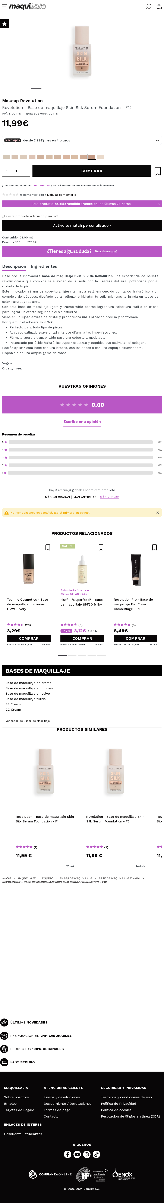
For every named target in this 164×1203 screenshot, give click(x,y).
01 (71, 594)
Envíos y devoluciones (62, 1097)
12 (33, 185)
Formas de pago (57, 1110)
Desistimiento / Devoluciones (67, 1103)
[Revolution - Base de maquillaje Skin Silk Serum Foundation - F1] (6, 157)
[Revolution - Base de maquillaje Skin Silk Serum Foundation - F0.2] (100, 157)
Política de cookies (116, 1110)
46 (46, 185)
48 (39, 185)
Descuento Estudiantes (23, 1134)
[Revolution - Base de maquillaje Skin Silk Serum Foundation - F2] (15, 157)
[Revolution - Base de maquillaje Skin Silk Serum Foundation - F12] (91, 157)
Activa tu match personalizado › (82, 225)
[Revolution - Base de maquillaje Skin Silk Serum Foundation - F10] (83, 157)
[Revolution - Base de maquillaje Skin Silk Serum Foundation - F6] (49, 157)
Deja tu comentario (61, 194)
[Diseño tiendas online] (124, 1174)
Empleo (10, 1103)
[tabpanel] (82, 51)
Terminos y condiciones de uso (126, 1097)
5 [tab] (101, 655)
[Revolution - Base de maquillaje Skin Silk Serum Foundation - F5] (40, 157)
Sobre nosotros (16, 1097)
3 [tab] (82, 655)
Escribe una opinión (82, 421)
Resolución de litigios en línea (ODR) (130, 1116)
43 (83, 594)
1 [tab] (36, 88)
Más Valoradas (57, 497)
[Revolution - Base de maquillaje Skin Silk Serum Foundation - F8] (66, 157)
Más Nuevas (109, 497)
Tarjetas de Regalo (19, 1110)
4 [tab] (92, 655)
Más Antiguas (84, 497)
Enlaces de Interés (23, 1124)
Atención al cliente (63, 1088)
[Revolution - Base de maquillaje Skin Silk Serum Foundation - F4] (32, 157)
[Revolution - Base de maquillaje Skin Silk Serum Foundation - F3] (23, 157)
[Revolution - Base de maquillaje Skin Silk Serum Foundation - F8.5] (74, 157)
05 (62, 594)
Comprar (29, 638)
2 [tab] (72, 655)
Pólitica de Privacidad (118, 1103)
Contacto (51, 1116)
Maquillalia (16, 1088)
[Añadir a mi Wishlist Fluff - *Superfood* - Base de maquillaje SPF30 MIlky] (82, 547)
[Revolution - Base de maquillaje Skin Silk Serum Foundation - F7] (57, 157)
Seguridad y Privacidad (123, 1088)
